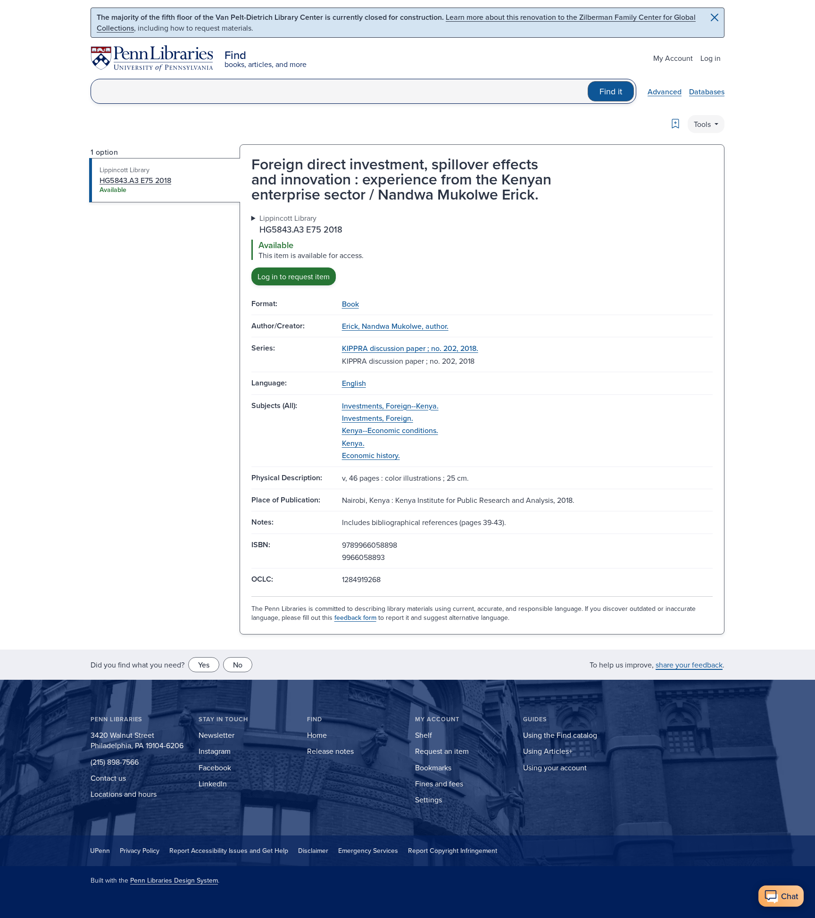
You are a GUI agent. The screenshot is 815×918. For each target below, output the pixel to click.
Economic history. (371, 455)
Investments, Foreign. (377, 418)
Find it (610, 91)
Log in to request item (294, 276)
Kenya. (353, 443)
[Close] (714, 17)
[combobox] (339, 91)
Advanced (665, 91)
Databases (706, 91)
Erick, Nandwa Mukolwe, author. (395, 326)
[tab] (165, 180)
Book (350, 304)
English (354, 383)
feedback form (355, 617)
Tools (703, 124)
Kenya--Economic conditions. (390, 430)
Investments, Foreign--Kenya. (390, 406)
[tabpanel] (482, 249)
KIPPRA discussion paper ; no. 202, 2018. (410, 348)
